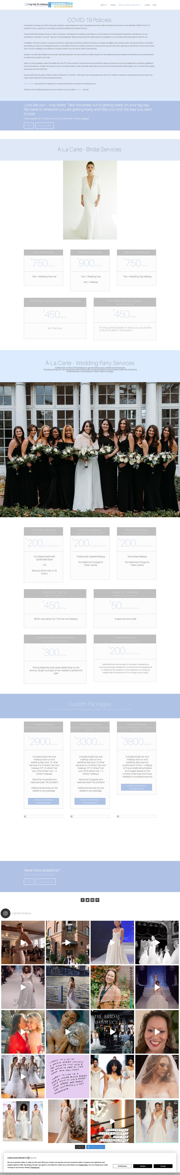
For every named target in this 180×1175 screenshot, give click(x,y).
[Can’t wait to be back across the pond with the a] (157, 987)
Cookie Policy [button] (83, 1165)
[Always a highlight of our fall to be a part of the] (112, 942)
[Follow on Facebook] (83, 900)
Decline (142, 1166)
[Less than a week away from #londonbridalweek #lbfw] (157, 1121)
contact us (79, 89)
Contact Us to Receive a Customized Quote (43, 801)
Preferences (122, 1166)
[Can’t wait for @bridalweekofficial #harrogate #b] (23, 987)
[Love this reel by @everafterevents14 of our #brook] (67, 942)
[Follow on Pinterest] (97, 900)
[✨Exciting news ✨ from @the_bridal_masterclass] (157, 1032)
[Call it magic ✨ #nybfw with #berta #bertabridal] (157, 1076)
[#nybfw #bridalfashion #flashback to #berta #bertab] (23, 942)
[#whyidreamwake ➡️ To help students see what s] (112, 987)
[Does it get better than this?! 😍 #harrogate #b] (157, 942)
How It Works (44, 125)
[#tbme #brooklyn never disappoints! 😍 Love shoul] (23, 1032)
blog (154, 5)
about (103, 5)
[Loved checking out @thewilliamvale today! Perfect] (112, 1121)
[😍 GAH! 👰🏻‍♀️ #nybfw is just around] (67, 1121)
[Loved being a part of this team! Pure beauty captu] (67, 987)
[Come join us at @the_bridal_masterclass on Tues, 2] (112, 1032)
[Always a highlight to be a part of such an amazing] (23, 1121)
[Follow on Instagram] (92, 900)
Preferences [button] (35, 1167)
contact (147, 5)
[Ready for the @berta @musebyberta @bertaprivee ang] (23, 1076)
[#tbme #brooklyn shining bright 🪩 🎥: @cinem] (67, 1032)
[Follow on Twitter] (88, 900)
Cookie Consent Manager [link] (16, 1158)
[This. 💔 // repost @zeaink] (67, 1076)
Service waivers (29, 84)
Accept (163, 1166)
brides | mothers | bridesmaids (128, 5)
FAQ (29, 125)
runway (112, 5)
